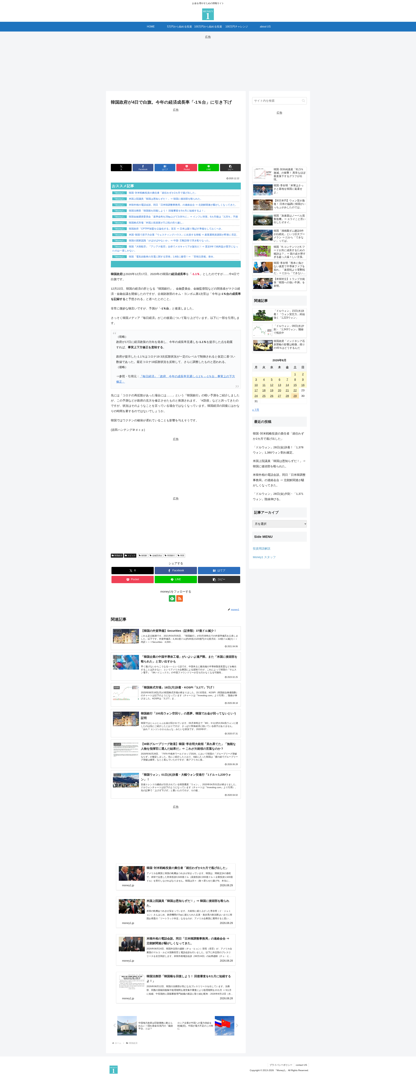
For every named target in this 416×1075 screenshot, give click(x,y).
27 (279, 395)
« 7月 (255, 409)
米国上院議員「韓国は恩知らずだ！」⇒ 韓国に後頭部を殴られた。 (279, 463)
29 (295, 395)
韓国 (182, 555)
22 (295, 390)
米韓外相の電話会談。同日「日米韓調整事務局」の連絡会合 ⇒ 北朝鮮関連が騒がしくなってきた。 (279, 480)
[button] (230, 167)
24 (256, 395)
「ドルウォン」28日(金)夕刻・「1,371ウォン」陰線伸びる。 (278, 496)
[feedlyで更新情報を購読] (172, 598)
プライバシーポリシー (281, 1065)
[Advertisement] (208, 62)
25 (264, 395)
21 (287, 390)
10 (256, 385)
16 (303, 385)
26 (271, 395)
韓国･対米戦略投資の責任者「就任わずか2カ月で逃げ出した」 (278, 436)
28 (287, 395)
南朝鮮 (144, 555)
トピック (131, 555)
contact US (301, 1065)
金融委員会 (157, 555)
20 (279, 390)
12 (271, 385)
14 (287, 385)
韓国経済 (118, 555)
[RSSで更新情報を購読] (179, 598)
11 (264, 385)
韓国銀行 (171, 555)
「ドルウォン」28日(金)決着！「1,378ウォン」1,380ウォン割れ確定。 (278, 450)
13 (279, 385)
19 (271, 390)
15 (295, 385)
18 (264, 390)
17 (256, 390)
